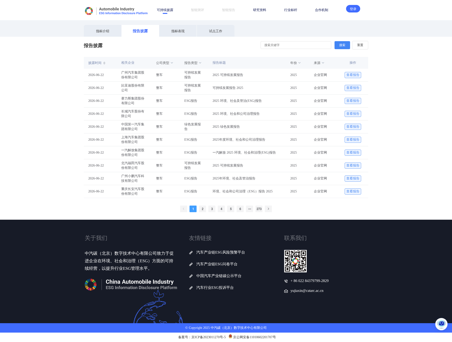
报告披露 (140, 30)
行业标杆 (290, 9)
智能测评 (197, 9)
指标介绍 (102, 30)
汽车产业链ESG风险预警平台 (220, 252)
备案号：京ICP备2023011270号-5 (202, 337)
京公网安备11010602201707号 (254, 337)
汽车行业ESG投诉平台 (215, 288)
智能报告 (228, 9)
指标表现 (178, 30)
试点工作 (215, 30)
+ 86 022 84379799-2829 (310, 281)
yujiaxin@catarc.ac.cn (307, 291)
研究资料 (259, 9)
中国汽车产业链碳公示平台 (219, 276)
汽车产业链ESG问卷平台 (217, 264)
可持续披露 (165, 9)
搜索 (342, 45)
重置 (360, 45)
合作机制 (321, 9)
